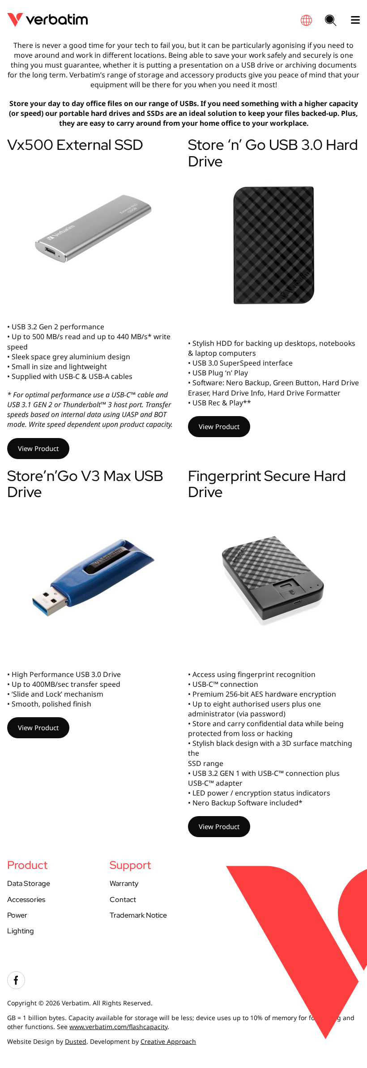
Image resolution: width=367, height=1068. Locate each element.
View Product (38, 448)
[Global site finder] (306, 20)
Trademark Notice (138, 915)
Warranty (124, 883)
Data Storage (28, 883)
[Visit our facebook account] (16, 987)
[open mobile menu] (352, 20)
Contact (123, 899)
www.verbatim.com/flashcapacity (118, 1026)
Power (17, 915)
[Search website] (331, 21)
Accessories (26, 899)
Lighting (20, 931)
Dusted (75, 1041)
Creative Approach (168, 1041)
